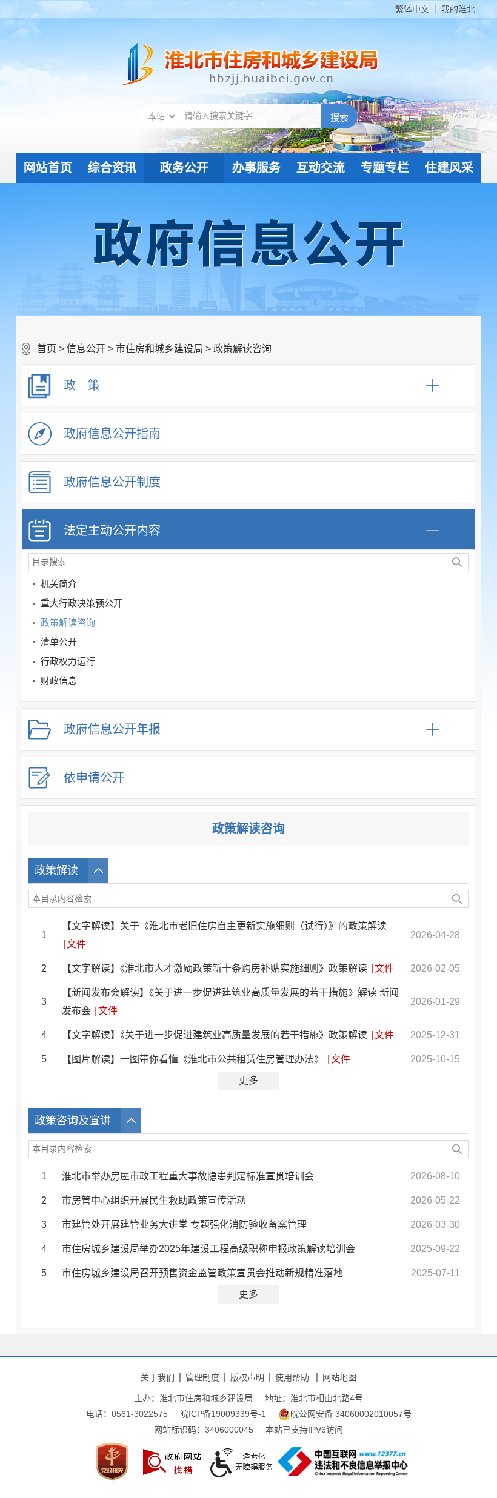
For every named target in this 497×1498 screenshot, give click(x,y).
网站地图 (339, 1377)
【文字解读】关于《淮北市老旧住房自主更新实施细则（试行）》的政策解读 (224, 926)
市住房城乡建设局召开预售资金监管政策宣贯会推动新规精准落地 (202, 1273)
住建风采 (449, 167)
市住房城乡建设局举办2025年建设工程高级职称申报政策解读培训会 (208, 1249)
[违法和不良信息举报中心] (343, 1462)
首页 (46, 348)
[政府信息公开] (248, 242)
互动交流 (320, 167)
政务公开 (184, 167)
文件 (76, 944)
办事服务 (256, 167)
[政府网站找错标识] (172, 1462)
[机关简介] (463, 586)
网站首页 (48, 167)
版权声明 (247, 1377)
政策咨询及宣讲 (73, 1121)
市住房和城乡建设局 (159, 348)
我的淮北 (458, 9)
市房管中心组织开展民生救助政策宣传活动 (154, 1200)
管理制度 (202, 1377)
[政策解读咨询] (463, 625)
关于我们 (158, 1377)
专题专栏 (385, 167)
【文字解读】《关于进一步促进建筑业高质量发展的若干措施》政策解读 (214, 1035)
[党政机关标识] (112, 1461)
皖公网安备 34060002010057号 (351, 1414)
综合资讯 (112, 167)
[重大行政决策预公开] (463, 605)
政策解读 (56, 870)
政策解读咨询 (242, 348)
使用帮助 (292, 1377)
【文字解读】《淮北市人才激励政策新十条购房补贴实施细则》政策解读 (214, 968)
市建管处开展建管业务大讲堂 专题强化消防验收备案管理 (184, 1224)
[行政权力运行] (463, 664)
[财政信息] (463, 683)
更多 (248, 1080)
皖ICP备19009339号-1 (223, 1414)
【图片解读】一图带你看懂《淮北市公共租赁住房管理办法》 (193, 1059)
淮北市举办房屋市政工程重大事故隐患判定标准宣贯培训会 (188, 1176)
